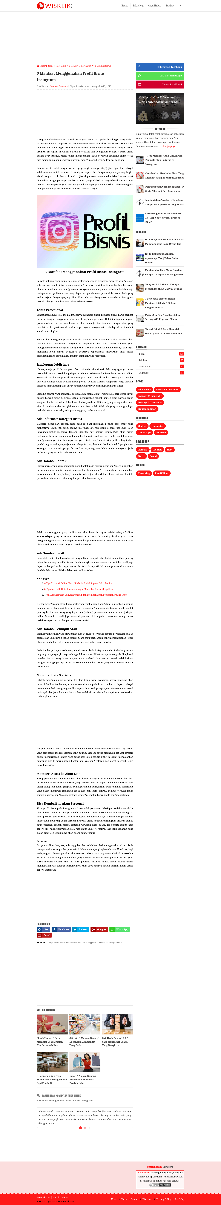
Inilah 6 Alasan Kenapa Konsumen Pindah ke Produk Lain (82, 1080)
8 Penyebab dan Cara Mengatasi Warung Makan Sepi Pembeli (52, 1080)
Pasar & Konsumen (167, 389)
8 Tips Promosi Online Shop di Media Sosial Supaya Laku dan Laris (79, 583)
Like (46, 929)
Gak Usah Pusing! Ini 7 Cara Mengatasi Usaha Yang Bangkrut (115, 1042)
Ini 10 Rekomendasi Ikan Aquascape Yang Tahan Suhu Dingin (161, 258)
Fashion (157, 449)
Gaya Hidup (154, 5)
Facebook (63, 929)
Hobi (169, 449)
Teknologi (138, 5)
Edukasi (170, 5)
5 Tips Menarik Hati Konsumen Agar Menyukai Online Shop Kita (78, 589)
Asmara (142, 449)
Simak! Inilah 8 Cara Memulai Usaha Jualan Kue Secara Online (50, 1042)
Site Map (179, 1199)
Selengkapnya (168, 146)
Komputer (158, 426)
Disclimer (147, 1199)
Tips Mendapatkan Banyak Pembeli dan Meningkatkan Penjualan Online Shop (85, 594)
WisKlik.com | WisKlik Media (52, 1197)
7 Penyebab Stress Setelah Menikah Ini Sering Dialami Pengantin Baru (160, 303)
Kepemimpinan (147, 408)
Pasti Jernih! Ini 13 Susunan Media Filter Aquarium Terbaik (159, 99)
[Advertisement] (110, 40)
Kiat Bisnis (144, 389)
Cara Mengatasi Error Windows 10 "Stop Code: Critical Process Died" (163, 218)
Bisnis (124, 5)
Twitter (83, 929)
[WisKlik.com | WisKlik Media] (54, 5)
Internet (161, 432)
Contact (135, 1199)
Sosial (153, 456)
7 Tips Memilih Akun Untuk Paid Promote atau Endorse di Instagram (164, 160)
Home (114, 1199)
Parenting (144, 473)
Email (47, 935)
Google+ (101, 929)
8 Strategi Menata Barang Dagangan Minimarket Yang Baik (84, 1042)
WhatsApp (122, 929)
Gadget (142, 426)
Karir (141, 456)
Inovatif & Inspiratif (149, 395)
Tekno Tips (144, 432)
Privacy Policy (163, 1199)
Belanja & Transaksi (150, 402)
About (124, 1199)
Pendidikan (161, 473)
